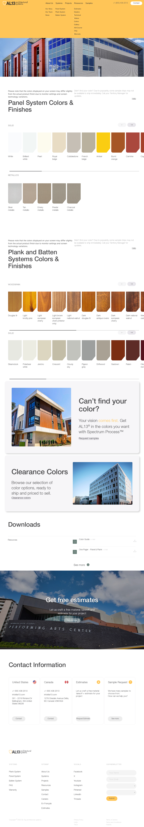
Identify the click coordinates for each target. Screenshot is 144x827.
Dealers (77, 12)
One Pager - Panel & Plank (93, 550)
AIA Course (78, 28)
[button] (131, 125)
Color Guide (87, 539)
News (47, 15)
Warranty (77, 34)
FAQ (75, 31)
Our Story (48, 9)
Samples (89, 3)
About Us (49, 3)
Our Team (49, 12)
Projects (68, 3)
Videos (76, 18)
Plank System (60, 12)
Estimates (77, 9)
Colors (76, 21)
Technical (77, 15)
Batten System (60, 15)
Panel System (60, 9)
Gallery (76, 24)
